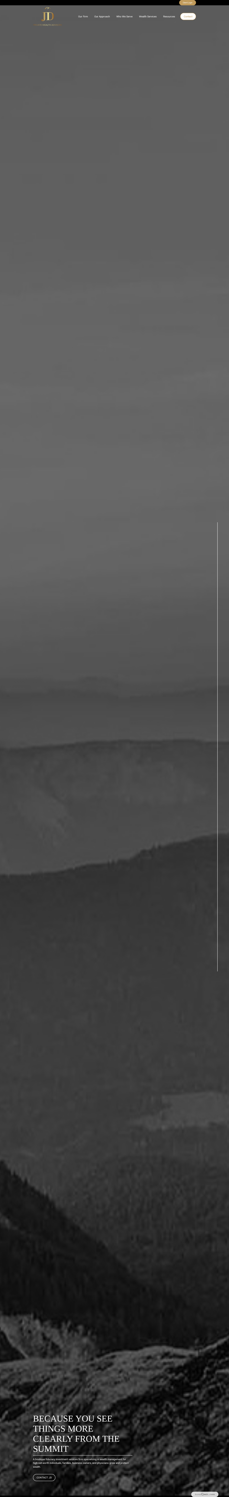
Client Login (187, 3)
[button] (83, 16)
